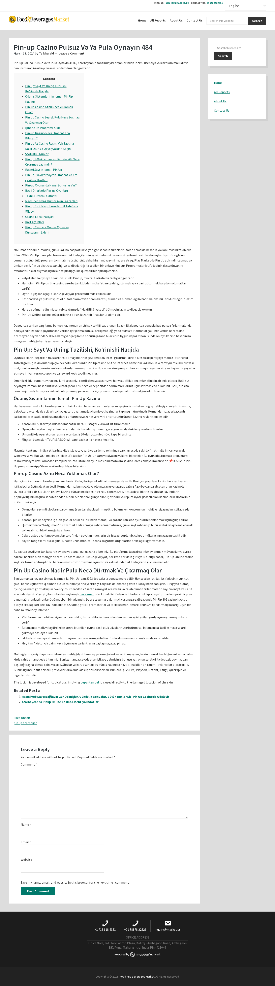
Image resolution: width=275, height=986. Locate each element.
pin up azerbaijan (25, 723)
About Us (220, 101)
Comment (29, 764)
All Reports (222, 92)
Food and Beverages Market (39, 21)
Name (26, 824)
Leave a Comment (71, 53)
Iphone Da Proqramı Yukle (43, 128)
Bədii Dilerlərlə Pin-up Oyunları (46, 190)
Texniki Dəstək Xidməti (41, 196)
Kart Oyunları (34, 222)
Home (218, 83)
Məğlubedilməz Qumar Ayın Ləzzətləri (51, 201)
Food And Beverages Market (137, 976)
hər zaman (87, 594)
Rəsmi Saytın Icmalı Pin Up (43, 170)
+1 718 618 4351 (215, 2)
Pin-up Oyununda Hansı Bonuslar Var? (51, 185)
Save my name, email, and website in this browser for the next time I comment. (75, 882)
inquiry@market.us (177, 2)
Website (26, 859)
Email (26, 842)
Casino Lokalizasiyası (39, 217)
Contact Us (221, 110)
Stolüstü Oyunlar (37, 154)
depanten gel (90, 682)
